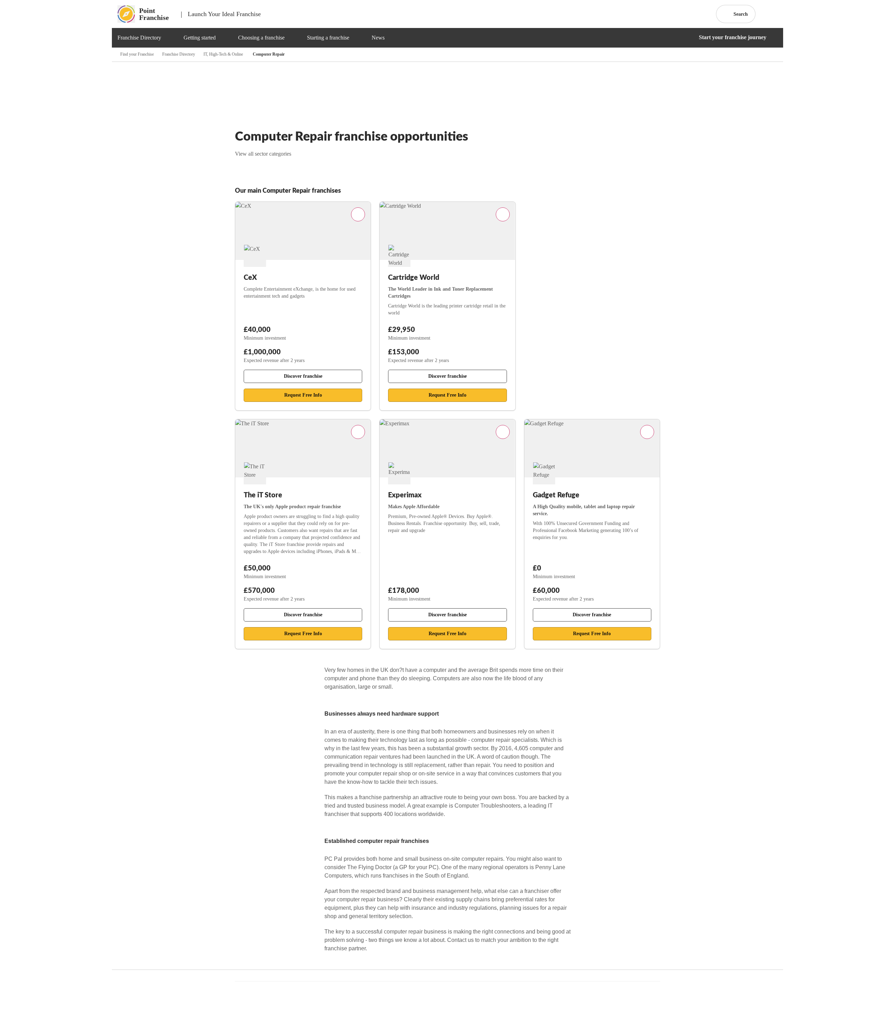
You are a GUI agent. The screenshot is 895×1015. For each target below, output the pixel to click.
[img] (169, 38)
